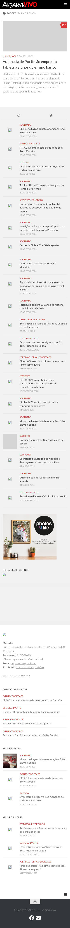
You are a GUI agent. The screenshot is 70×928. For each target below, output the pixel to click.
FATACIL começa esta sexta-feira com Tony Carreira (32, 700)
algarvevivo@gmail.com (23, 663)
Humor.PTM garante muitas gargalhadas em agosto (31, 711)
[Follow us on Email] (38, 917)
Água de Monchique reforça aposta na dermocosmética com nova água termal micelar (42, 286)
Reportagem (38, 319)
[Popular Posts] (51, 115)
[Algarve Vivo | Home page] (25, 4)
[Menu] (65, 4)
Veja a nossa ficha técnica (16, 675)
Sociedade (25, 125)
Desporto (25, 319)
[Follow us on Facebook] (31, 917)
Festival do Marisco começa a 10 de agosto (27, 723)
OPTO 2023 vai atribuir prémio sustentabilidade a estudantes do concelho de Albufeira (38, 383)
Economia (25, 455)
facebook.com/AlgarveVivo (30, 667)
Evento (23, 143)
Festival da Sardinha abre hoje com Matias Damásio (31, 735)
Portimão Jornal (29, 357)
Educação (9, 56)
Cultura (24, 162)
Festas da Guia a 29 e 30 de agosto (39, 245)
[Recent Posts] (19, 115)
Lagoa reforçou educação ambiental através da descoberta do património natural (40, 208)
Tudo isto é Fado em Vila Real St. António (43, 496)
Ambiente (25, 200)
